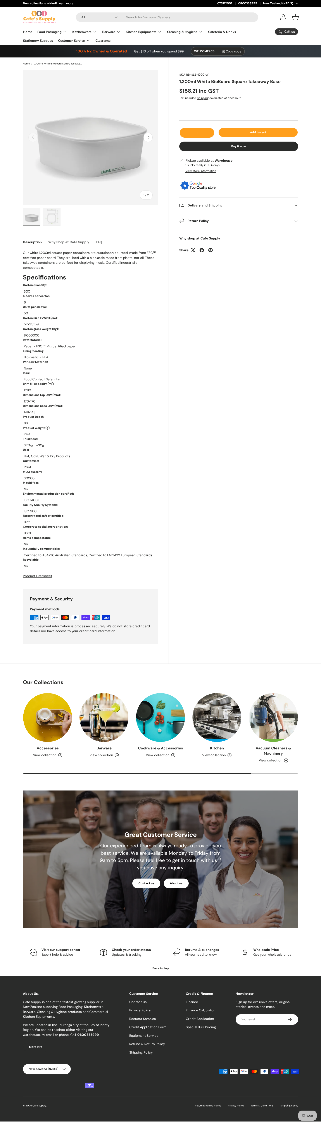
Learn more (65, 3)
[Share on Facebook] (201, 250)
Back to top (160, 968)
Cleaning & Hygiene (182, 32)
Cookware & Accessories (160, 748)
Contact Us (138, 1002)
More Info (35, 1047)
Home (27, 32)
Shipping (203, 98)
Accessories (48, 748)
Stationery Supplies (38, 40)
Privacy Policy (140, 1010)
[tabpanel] (90, 414)
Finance (192, 1002)
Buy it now (238, 146)
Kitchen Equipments (141, 32)
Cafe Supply (39, 1105)
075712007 (224, 3)
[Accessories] (47, 717)
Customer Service (71, 40)
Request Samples (142, 1019)
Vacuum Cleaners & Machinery (273, 751)
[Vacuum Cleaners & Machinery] (273, 717)
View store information (200, 171)
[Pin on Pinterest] (210, 250)
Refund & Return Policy (147, 1044)
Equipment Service (144, 1035)
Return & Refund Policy (208, 1105)
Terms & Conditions (262, 1105)
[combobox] (167, 17)
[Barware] (103, 717)
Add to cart (258, 132)
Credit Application (200, 1019)
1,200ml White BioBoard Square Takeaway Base (58, 63)
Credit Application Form (147, 1027)
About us (176, 883)
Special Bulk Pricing (201, 1027)
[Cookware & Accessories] (160, 717)
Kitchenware (81, 32)
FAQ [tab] (99, 242)
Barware (108, 32)
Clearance (102, 40)
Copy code (233, 51)
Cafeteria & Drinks (222, 32)
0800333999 (247, 3)
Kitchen (217, 748)
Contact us (146, 883)
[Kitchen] (216, 717)
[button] (295, 17)
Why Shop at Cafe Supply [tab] (68, 242)
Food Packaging (49, 32)
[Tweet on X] (193, 250)
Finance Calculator (200, 1010)
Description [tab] (32, 242)
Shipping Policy (141, 1052)
